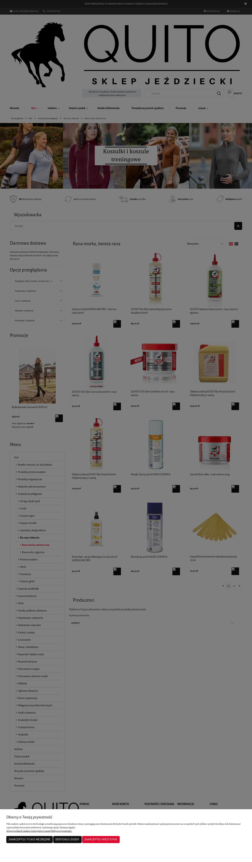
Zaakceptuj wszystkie (100, 839)
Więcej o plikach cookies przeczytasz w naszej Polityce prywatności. (39, 831)
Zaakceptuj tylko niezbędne (29, 839)
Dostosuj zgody (67, 839)
